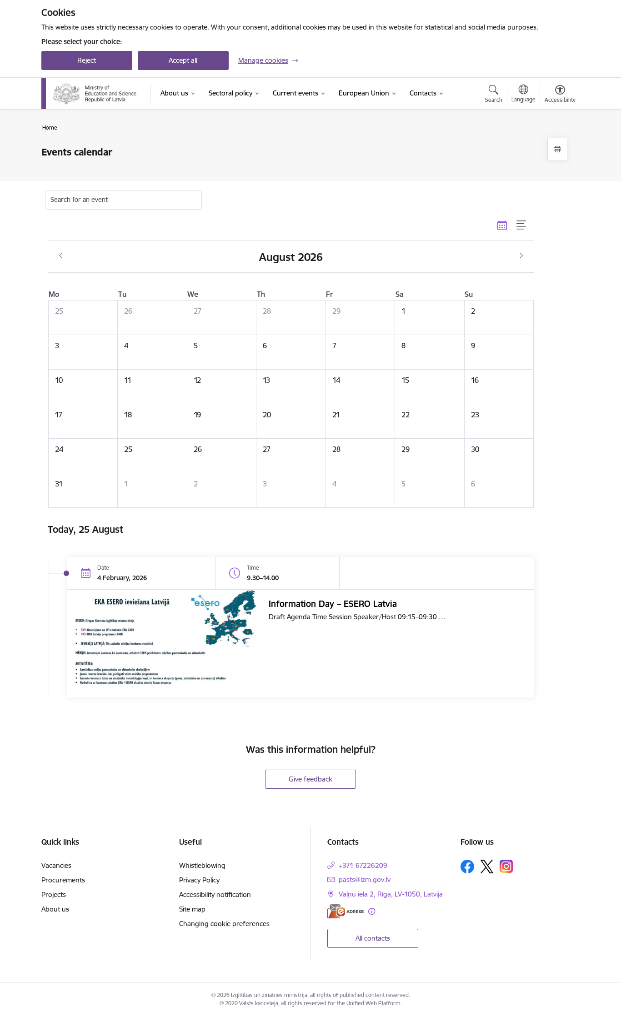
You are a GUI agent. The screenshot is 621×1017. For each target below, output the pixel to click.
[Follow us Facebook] (467, 866)
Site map (192, 909)
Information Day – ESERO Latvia (333, 603)
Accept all (183, 60)
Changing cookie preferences (224, 923)
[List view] (521, 225)
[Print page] (557, 149)
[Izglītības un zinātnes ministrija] (96, 94)
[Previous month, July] (60, 255)
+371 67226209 (363, 865)
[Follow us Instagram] (506, 866)
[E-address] (345, 911)
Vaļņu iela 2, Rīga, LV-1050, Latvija (391, 894)
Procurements (63, 880)
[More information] (371, 911)
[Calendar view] (502, 225)
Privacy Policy (199, 880)
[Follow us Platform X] (487, 866)
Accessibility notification (215, 894)
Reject (86, 60)
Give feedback (310, 779)
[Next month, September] (521, 255)
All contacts (373, 938)
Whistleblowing (202, 865)
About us (55, 909)
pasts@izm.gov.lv (365, 879)
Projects (53, 894)
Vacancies (56, 865)
